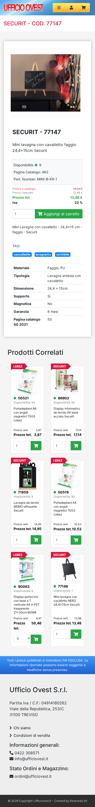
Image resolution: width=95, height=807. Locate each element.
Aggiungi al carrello (60, 213)
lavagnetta (43, 254)
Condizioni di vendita (32, 735)
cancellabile (22, 254)
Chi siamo (22, 728)
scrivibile (62, 254)
